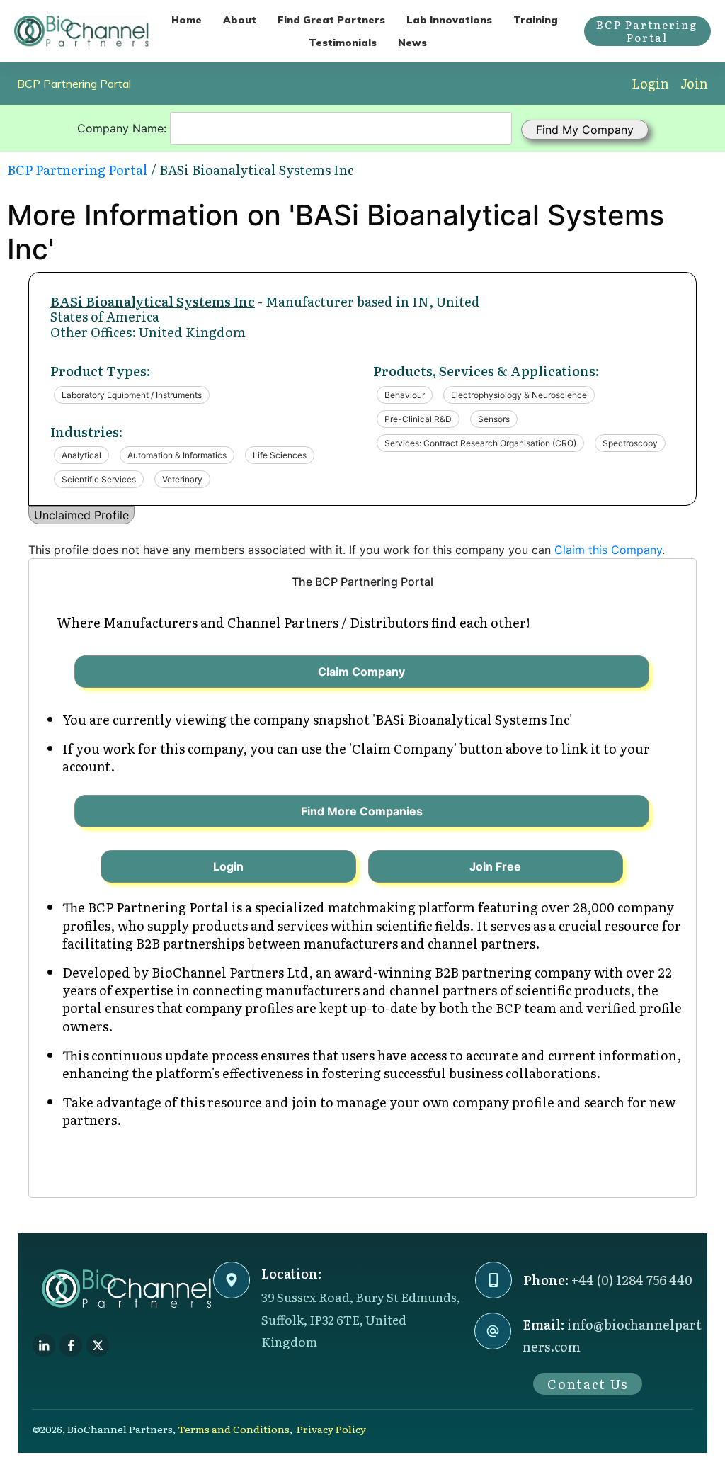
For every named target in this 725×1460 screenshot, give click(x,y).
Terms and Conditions (234, 1429)
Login (650, 83)
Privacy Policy (331, 1429)
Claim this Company (608, 550)
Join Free (495, 866)
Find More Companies (362, 811)
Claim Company (361, 671)
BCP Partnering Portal (74, 84)
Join (694, 83)
